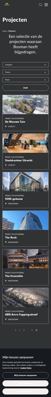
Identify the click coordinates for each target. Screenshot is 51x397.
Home (4, 31)
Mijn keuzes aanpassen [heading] (17, 357)
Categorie (8, 64)
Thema (7, 72)
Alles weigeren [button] (25, 383)
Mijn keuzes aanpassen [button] (25, 375)
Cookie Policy (26, 367)
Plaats (7, 79)
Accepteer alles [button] (25, 391)
